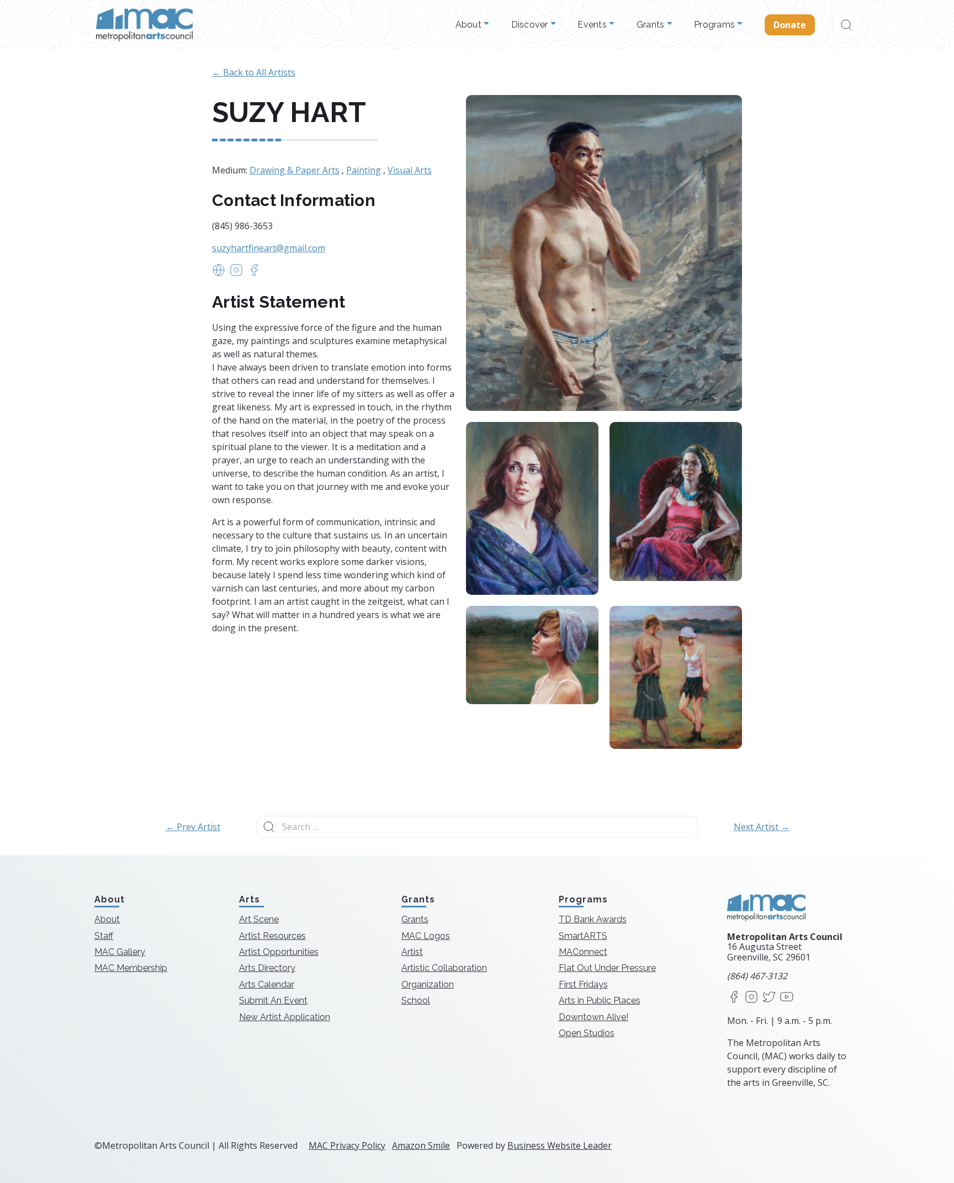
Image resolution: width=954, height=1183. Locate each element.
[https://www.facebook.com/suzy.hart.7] (254, 273)
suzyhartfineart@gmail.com (268, 248)
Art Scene (259, 919)
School (415, 1000)
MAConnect (583, 952)
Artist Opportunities (279, 952)
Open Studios (586, 1033)
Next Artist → (761, 827)
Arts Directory (267, 968)
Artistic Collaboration (444, 968)
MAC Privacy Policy (347, 1145)
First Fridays (583, 984)
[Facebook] (733, 997)
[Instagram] (751, 997)
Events (593, 25)
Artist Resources (272, 936)
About (469, 25)
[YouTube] (786, 997)
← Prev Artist (193, 827)
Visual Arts (410, 170)
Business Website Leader (559, 1145)
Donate (790, 25)
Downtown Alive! (593, 1017)
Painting (363, 170)
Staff (103, 936)
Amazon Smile (421, 1145)
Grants (652, 25)
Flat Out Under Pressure (607, 968)
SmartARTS (583, 936)
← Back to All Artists (253, 72)
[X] (769, 997)
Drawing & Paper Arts (295, 170)
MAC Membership (130, 968)
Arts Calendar (266, 984)
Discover (530, 25)
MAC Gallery (119, 952)
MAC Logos (425, 936)
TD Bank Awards (593, 919)
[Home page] (144, 24)
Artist (412, 952)
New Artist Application (284, 1017)
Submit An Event (273, 1000)
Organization (427, 984)
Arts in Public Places (599, 1000)
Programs (715, 25)
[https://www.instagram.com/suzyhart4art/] (236, 273)
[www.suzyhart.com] (218, 273)
